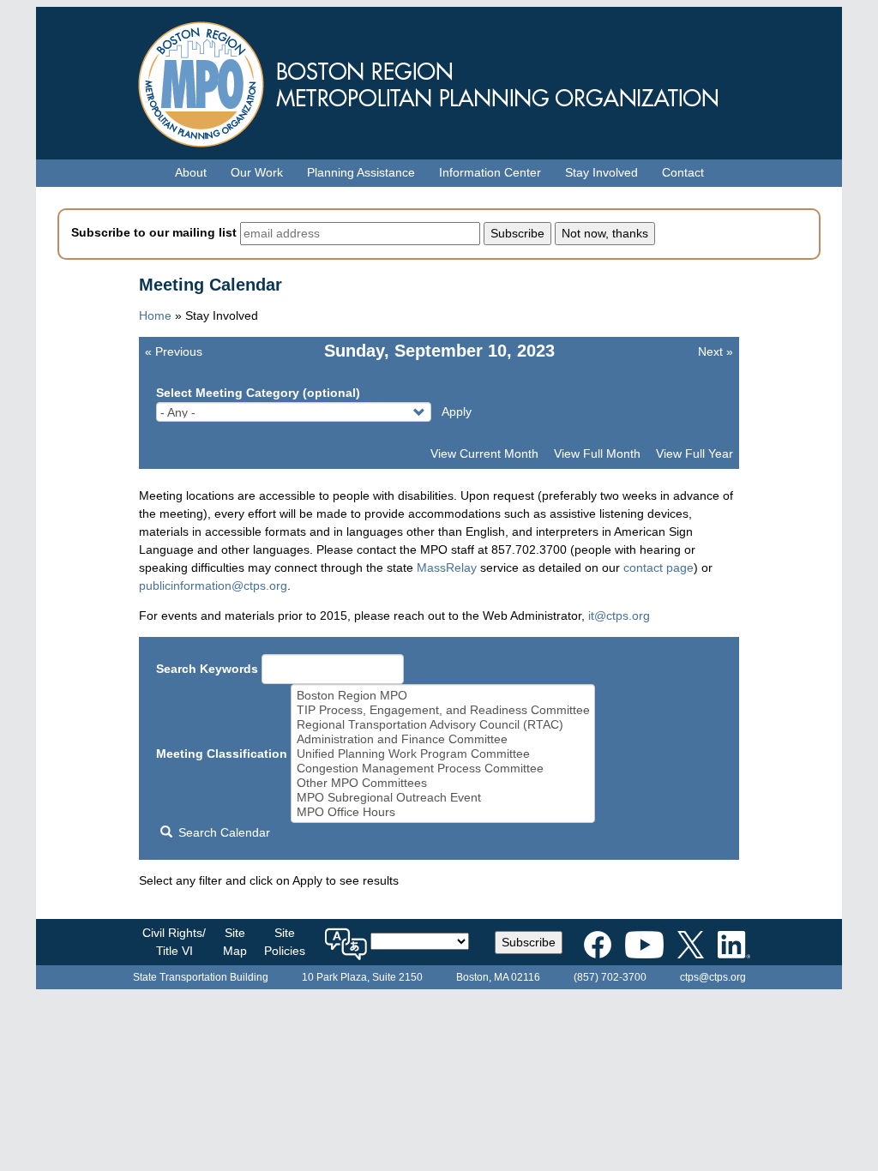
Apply (457, 411)
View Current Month (484, 453)
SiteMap (235, 942)
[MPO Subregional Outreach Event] (443, 797)
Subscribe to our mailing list (154, 232)
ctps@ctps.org (713, 977)
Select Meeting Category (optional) (258, 392)
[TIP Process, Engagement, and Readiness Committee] (443, 710)
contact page (658, 567)
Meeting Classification (221, 753)
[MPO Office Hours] (443, 812)
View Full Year (694, 453)
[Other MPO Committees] (443, 783)
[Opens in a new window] (597, 941)
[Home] (439, 80)
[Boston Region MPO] (443, 695)
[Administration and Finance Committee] (443, 739)
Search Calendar (222, 832)
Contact (683, 172)
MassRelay (447, 567)
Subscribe (529, 942)
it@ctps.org (619, 615)
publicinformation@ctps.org (213, 585)
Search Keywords (207, 669)
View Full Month (597, 453)
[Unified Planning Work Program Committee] (443, 754)
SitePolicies (284, 942)
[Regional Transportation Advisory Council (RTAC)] (443, 725)
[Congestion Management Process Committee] (443, 768)
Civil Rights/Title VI (174, 942)
